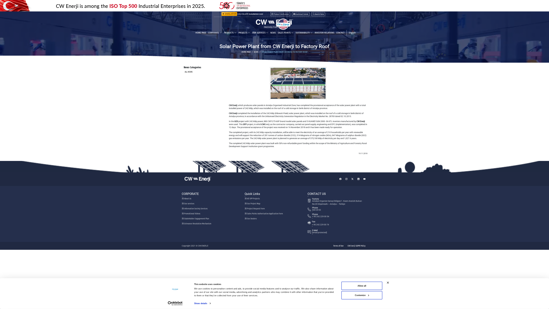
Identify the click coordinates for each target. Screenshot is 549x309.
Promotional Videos (192, 213)
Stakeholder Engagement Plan (196, 218)
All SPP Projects (253, 198)
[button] (318, 14)
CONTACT (340, 32)
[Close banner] (388, 283)
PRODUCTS (229, 32)
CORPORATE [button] (214, 32)
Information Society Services (196, 208)
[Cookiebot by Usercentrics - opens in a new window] (175, 303)
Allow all (362, 286)
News (256, 52)
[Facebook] (340, 179)
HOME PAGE (200, 32)
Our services (189, 203)
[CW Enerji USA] (283, 24)
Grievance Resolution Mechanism (197, 223)
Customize (360, 295)
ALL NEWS (189, 72)
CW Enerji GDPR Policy (356, 246)
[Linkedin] (358, 179)
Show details (200, 303)
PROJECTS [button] (243, 32)
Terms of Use (338, 246)
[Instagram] (346, 179)
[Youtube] (364, 179)
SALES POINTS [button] (284, 32)
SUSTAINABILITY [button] (303, 32)
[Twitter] (352, 179)
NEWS (273, 32)
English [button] (352, 32)
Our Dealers (252, 218)
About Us (187, 198)
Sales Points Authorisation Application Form (265, 213)
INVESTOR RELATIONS (324, 32)
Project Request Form (256, 208)
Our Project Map (253, 203)
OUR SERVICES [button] (259, 32)
